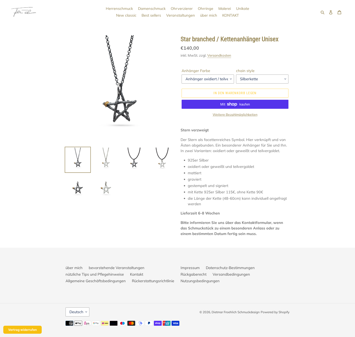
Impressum (190, 267)
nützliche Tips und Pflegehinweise (95, 274)
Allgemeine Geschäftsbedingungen (96, 281)
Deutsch (76, 311)
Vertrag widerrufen (22, 330)
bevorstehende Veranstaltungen (116, 267)
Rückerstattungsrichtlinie (153, 281)
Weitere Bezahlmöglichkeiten (235, 114)
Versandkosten (219, 55)
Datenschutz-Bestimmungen (230, 267)
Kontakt (136, 274)
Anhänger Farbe (196, 70)
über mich (74, 267)
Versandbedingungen (231, 274)
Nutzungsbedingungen (200, 281)
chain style (245, 70)
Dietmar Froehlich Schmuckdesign (236, 312)
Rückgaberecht (193, 274)
